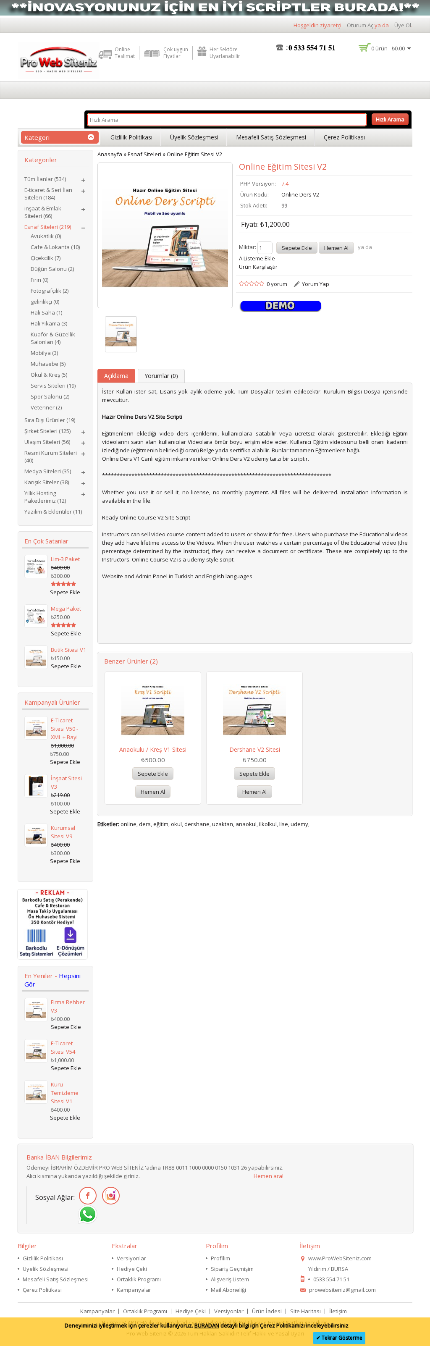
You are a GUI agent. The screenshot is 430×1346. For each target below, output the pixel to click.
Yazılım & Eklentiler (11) (53, 511)
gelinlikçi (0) (45, 301)
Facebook (86, 1195)
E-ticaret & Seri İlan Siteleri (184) (48, 193)
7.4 (284, 183)
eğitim (160, 824)
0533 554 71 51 (331, 1279)
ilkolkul (268, 824)
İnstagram (109, 1195)
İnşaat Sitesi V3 (66, 782)
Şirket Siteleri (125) (47, 431)
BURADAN (206, 1325)
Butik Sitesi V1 (68, 649)
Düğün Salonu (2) (52, 269)
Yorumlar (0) (161, 376)
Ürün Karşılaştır (258, 266)
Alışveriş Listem (230, 1279)
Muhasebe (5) (48, 363)
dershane (197, 824)
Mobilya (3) (44, 353)
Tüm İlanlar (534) (45, 179)
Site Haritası (305, 1311)
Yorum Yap (315, 284)
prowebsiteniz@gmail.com (342, 1290)
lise (283, 824)
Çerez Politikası (344, 137)
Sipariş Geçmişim (232, 1269)
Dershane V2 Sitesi (254, 749)
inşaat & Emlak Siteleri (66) (42, 212)
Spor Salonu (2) (50, 396)
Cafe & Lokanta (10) (55, 247)
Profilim (220, 1258)
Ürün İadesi (267, 1311)
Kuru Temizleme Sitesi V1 (65, 1093)
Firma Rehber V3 (68, 1006)
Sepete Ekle (153, 773)
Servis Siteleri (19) (53, 385)
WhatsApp (86, 1214)
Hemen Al (153, 791)
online (128, 824)
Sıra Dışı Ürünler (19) (49, 420)
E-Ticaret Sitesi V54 (63, 1047)
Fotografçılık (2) (49, 290)
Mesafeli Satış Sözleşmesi (271, 137)
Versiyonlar (131, 1258)
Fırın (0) (39, 279)
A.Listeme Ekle (257, 258)
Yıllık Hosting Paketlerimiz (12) (45, 496)
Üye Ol (402, 25)
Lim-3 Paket (65, 559)
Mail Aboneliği (228, 1290)
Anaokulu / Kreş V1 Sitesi (152, 749)
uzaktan (222, 824)
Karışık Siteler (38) (46, 482)
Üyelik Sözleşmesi (194, 137)
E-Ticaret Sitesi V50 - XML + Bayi (64, 728)
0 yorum (277, 284)
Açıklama (116, 376)
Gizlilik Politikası (131, 137)
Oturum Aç (360, 25)
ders (145, 824)
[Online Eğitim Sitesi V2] (120, 334)
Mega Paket (66, 608)
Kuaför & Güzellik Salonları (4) (53, 338)
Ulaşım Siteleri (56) (47, 442)
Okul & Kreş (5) (49, 374)
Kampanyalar (134, 1290)
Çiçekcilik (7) (45, 258)
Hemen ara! (268, 1176)
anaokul (246, 824)
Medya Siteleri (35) (47, 471)
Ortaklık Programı (139, 1279)
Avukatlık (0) (46, 236)
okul (176, 824)
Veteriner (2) (46, 407)
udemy (299, 824)
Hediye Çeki (132, 1269)
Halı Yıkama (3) (49, 323)
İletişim (338, 1311)
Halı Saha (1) (46, 312)
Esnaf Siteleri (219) (47, 227)
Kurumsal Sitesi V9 (63, 832)
